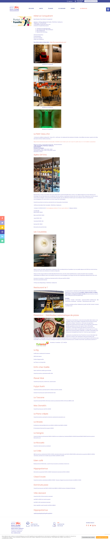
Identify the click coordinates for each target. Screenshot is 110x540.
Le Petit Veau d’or (42, 134)
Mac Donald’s (40, 405)
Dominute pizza (41, 485)
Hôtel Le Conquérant (43, 16)
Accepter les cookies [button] (102, 537)
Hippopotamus (41, 468)
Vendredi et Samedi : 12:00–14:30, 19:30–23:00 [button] (45, 150)
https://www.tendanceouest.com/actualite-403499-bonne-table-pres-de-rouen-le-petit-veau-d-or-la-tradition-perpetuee (64, 141)
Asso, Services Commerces (80, 1)
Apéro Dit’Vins (40, 154)
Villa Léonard (40, 493)
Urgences (70, 1)
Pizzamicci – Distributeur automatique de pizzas (56, 315)
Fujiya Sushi (39, 386)
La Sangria (39, 433)
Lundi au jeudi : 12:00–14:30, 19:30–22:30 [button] (43, 149)
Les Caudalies (40, 232)
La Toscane (39, 397)
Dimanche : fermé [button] (38, 151)
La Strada (38, 422)
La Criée (37, 450)
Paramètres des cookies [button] (88, 537)
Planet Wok (39, 378)
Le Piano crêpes (41, 413)
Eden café (38, 460)
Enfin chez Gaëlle (41, 367)
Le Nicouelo (39, 442)
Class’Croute (39, 476)
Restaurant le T (41, 287)
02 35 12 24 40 (16, 533)
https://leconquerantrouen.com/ (58, 42)
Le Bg (36, 350)
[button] (108, 9)
